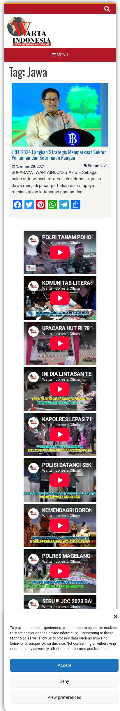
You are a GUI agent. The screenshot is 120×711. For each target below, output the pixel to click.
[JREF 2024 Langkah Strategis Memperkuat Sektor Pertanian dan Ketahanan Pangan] (60, 114)
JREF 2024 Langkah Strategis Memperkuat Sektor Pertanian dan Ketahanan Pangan (59, 154)
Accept (64, 665)
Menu (62, 55)
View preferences (64, 697)
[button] (116, 616)
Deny (64, 681)
